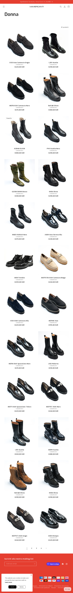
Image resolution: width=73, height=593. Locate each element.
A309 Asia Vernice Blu (53, 235)
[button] (4, 7)
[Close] (31, 575)
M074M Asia (53, 321)
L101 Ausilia (19, 450)
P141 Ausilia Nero (53, 149)
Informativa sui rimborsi (46, 586)
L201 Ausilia (53, 63)
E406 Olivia (53, 192)
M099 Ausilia (53, 450)
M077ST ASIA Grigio (19, 536)
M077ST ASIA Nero (53, 407)
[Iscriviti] (34, 564)
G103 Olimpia (53, 536)
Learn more (8, 582)
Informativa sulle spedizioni (42, 587)
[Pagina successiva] (46, 548)
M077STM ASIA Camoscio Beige (53, 278)
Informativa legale (63, 587)
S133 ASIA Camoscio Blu (19, 321)
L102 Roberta (53, 364)
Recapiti (53, 587)
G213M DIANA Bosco (19, 192)
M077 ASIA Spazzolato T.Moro (19, 407)
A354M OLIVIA (19, 149)
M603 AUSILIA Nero (19, 235)
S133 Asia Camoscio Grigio (19, 63)
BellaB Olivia (53, 106)
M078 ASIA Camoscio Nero (19, 106)
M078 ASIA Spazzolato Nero (20, 364)
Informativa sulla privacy (61, 586)
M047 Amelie (19, 278)
